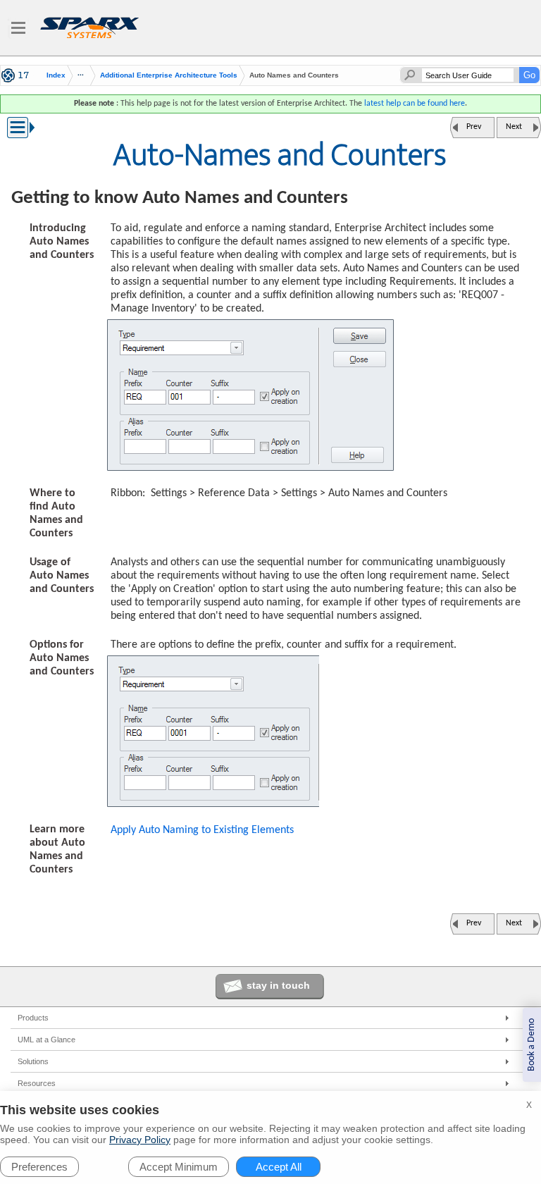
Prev (473, 127)
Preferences (39, 1167)
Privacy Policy (139, 1139)
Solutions (33, 1061)
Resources (37, 1083)
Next (514, 127)
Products (33, 1017)
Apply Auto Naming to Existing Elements (202, 830)
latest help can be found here (414, 103)
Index (56, 75)
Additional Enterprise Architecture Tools (168, 75)
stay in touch (278, 985)
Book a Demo (531, 1044)
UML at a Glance (46, 1039)
